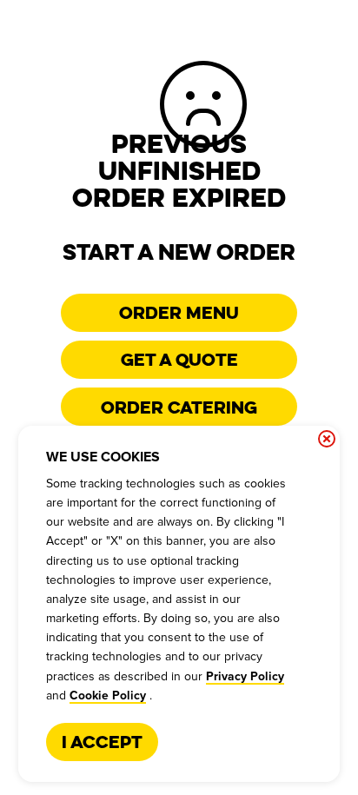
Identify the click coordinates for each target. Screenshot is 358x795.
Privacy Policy (245, 677)
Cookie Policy (108, 696)
